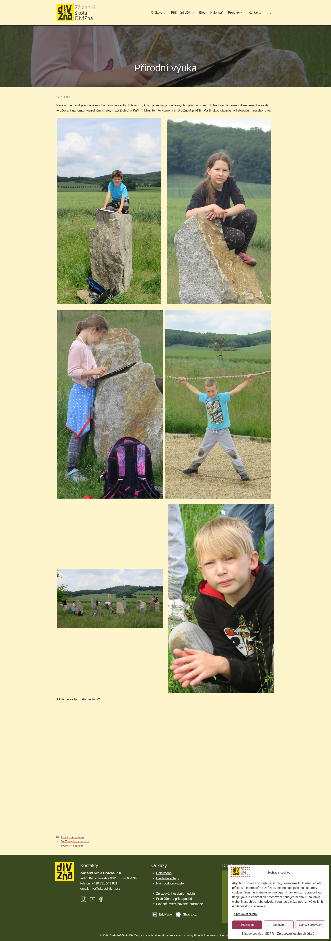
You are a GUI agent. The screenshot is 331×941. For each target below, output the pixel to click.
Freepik (198, 935)
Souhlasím (247, 924)
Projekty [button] (234, 12)
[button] (269, 13)
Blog (202, 12)
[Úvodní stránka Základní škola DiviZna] (75, 13)
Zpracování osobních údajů (175, 893)
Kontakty (255, 12)
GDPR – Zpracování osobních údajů (289, 933)
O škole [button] (156, 12)
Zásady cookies (252, 933)
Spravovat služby (245, 914)
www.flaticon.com (220, 935)
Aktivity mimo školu (72, 837)
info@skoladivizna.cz (105, 888)
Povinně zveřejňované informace (179, 904)
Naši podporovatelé (170, 883)
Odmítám (279, 924)
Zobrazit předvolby (310, 924)
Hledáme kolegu (167, 878)
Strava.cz (190, 914)
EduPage (165, 914)
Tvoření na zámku (72, 845)
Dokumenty (164, 873)
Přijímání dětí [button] (180, 12)
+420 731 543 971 (104, 883)
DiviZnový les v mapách (75, 841)
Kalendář (216, 12)
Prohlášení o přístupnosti (174, 899)
